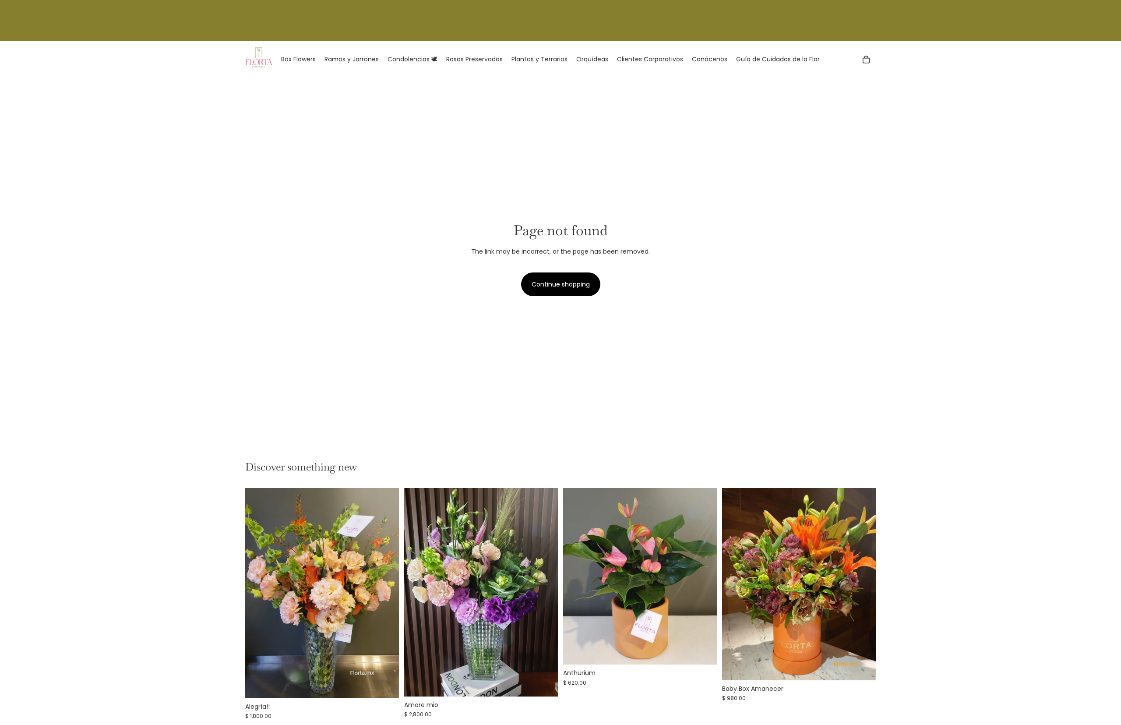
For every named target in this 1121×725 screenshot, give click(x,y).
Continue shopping (561, 284)
